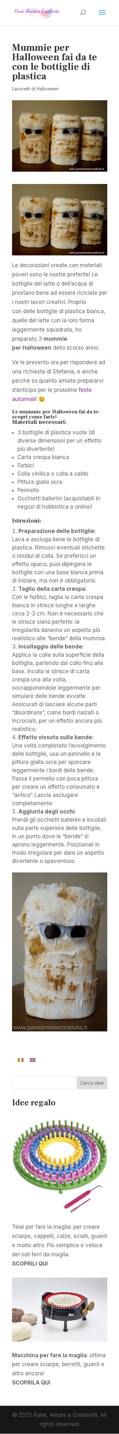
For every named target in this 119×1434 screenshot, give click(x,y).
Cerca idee (92, 1083)
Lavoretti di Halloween (35, 88)
